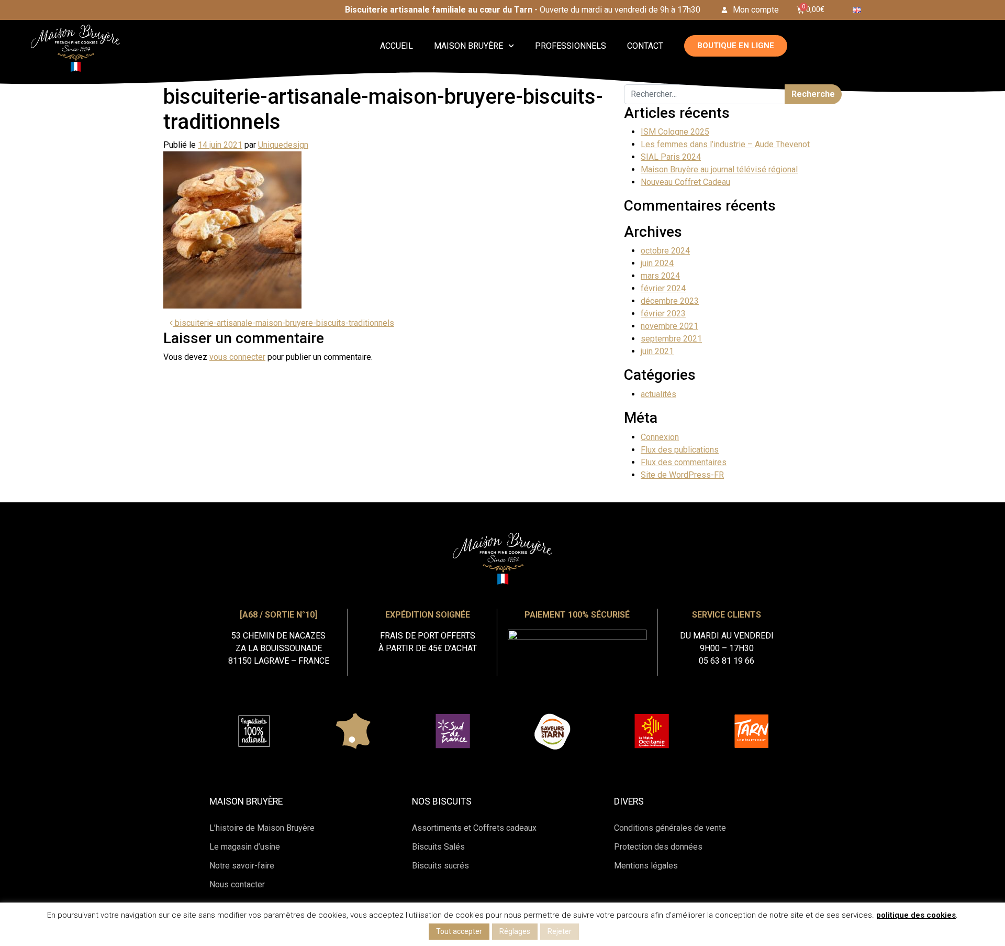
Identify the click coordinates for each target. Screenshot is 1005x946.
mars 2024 (660, 276)
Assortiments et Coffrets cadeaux (474, 828)
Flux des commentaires (684, 462)
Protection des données (658, 847)
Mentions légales (646, 866)
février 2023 (663, 313)
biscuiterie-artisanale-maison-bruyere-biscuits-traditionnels (283, 323)
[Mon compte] (724, 10)
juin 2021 (657, 351)
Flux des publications (680, 450)
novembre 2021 (669, 326)
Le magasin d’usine (244, 847)
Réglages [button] (514, 931)
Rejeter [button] (560, 931)
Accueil (396, 46)
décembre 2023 (670, 301)
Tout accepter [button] (459, 931)
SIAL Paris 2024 (671, 157)
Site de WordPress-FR (682, 475)
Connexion (660, 437)
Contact (645, 46)
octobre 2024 (665, 251)
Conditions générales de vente (670, 828)
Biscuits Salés (438, 847)
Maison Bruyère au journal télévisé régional (719, 169)
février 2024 (663, 288)
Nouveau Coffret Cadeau (685, 182)
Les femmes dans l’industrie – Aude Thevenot (725, 144)
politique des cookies (916, 915)
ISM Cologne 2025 (675, 132)
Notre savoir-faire (241, 866)
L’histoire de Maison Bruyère (262, 828)
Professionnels (570, 46)
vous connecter (237, 357)
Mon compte (756, 10)
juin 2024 (657, 263)
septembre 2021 (671, 339)
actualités (658, 394)
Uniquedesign (283, 145)
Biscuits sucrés (440, 866)
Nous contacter (237, 884)
